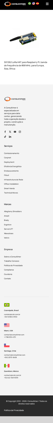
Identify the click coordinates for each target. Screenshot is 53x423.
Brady (6, 220)
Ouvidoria (8, 274)
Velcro (6, 238)
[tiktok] (5, 137)
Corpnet (7, 157)
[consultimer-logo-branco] (15, 2)
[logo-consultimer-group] (15, 97)
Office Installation (11, 184)
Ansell (6, 216)
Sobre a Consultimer (12, 256)
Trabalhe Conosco (11, 261)
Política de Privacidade (13, 265)
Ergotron (7, 224)
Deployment (9, 162)
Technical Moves (11, 192)
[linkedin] (10, 137)
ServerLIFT (8, 229)
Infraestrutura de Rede (13, 179)
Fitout (6, 175)
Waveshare (8, 233)
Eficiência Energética (12, 166)
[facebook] (5, 132)
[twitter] (10, 132)
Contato (7, 278)
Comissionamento (11, 153)
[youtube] (15, 132)
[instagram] (20, 132)
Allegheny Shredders (13, 211)
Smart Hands (9, 188)
